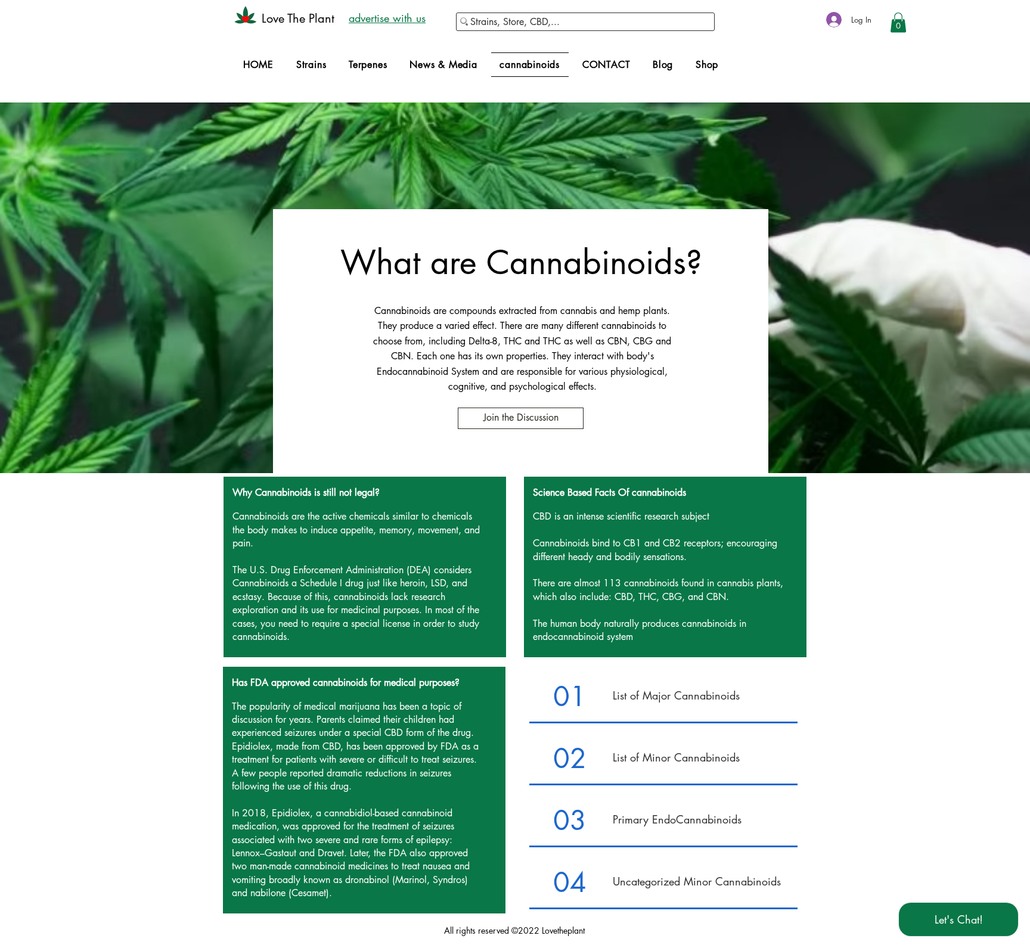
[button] (898, 22)
